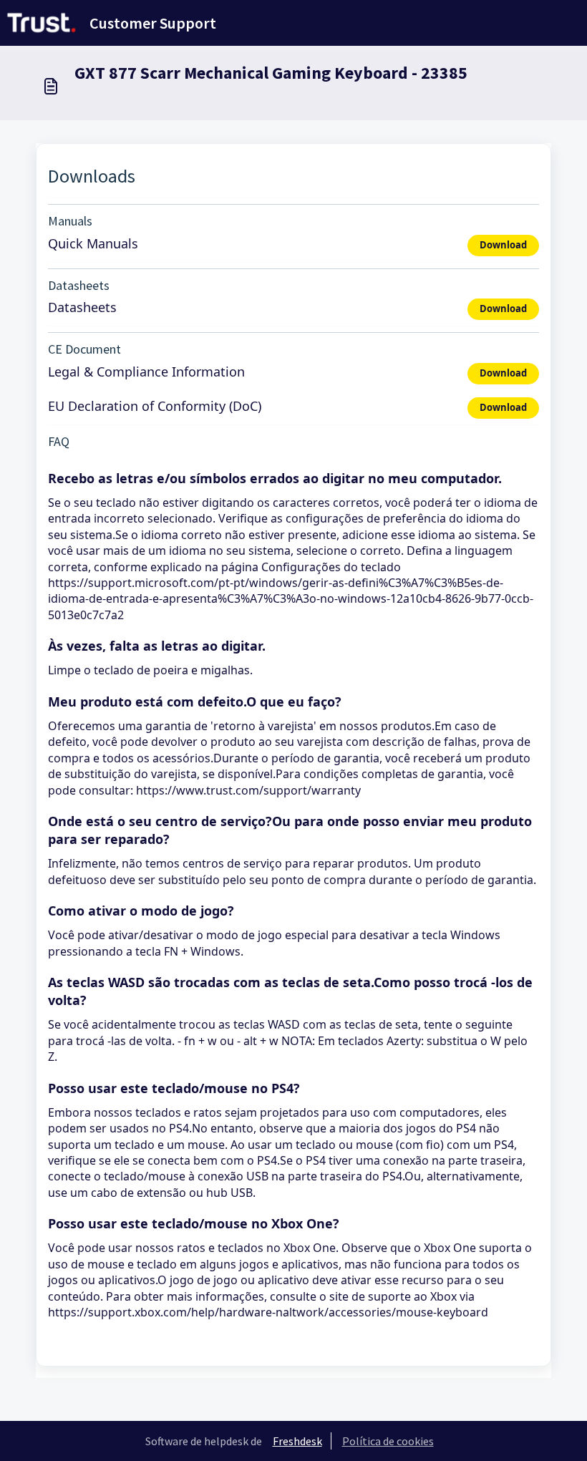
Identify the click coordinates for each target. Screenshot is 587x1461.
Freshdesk (297, 1441)
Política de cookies (388, 1441)
